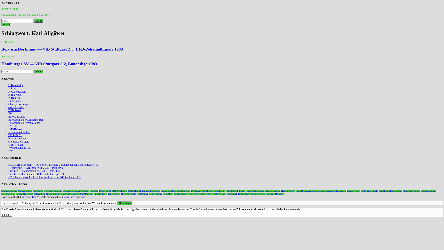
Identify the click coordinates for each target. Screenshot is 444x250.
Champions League (19, 104)
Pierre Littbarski (128, 194)
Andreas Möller (25, 191)
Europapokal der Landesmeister (25, 119)
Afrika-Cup (14, 94)
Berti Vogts (38, 191)
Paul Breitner (114, 194)
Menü (5, 24)
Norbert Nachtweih (24, 194)
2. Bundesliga (15, 85)
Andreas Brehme (9, 191)
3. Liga (12, 88)
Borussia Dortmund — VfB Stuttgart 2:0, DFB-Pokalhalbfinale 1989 (62, 49)
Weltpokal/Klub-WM (20, 147)
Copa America (16, 107)
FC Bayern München (201, 191)
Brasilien (94, 191)
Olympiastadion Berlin (57, 194)
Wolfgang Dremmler (275, 194)
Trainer (222, 194)
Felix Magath (232, 191)
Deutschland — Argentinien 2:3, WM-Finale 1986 (35, 167)
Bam (83, 196)
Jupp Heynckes (321, 191)
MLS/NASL (15, 135)
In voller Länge (9, 8)
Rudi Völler (142, 194)
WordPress (69, 196)
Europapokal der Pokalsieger (24, 122)
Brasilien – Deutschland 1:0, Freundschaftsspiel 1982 (37, 174)
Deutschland (105, 191)
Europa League (16, 116)
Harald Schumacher (305, 191)
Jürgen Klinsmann (337, 191)
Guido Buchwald (272, 191)
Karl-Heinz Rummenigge (390, 191)
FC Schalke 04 (218, 191)
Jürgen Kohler (353, 191)
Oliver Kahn (39, 194)
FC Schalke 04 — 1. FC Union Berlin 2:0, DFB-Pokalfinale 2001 (44, 177)
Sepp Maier (168, 194)
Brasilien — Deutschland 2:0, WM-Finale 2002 (34, 170)
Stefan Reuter (180, 194)
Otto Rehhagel (100, 194)
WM (10, 150)
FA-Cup (12, 125)
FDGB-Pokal (15, 129)
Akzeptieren (125, 203)
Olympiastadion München (80, 194)
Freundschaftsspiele (19, 132)
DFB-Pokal (7, 41)
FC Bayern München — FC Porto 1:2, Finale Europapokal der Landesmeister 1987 (54, 164)
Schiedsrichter (155, 194)
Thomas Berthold (195, 194)
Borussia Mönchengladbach (76, 191)
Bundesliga (7, 56)
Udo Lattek (232, 194)
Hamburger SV (288, 191)
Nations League (17, 138)
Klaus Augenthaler (411, 191)
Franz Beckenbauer (255, 191)
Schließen (6, 215)
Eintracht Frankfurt (151, 191)
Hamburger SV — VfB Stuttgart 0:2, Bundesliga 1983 (49, 64)
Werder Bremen (257, 194)
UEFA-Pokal (15, 144)
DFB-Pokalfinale (119, 191)
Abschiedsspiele (17, 91)
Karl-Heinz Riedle (369, 191)
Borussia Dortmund (53, 191)
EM (10, 113)
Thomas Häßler (211, 194)
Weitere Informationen (104, 203)
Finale (242, 191)
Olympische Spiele (18, 141)
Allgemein (14, 97)
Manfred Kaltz (8, 194)
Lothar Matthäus (428, 191)
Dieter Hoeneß (135, 191)
